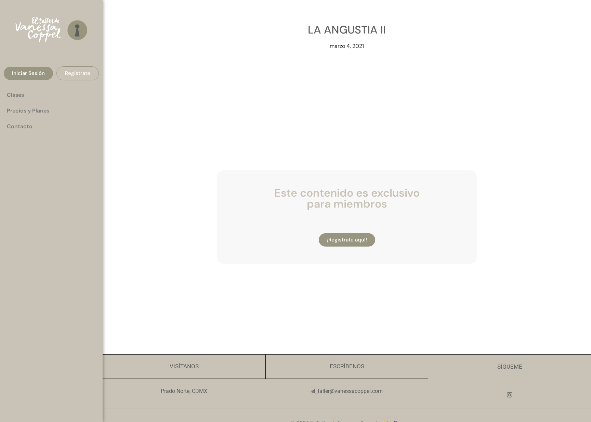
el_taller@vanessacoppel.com (347, 391)
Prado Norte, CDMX (184, 391)
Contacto (19, 126)
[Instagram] (510, 395)
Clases (15, 94)
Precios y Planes (28, 110)
